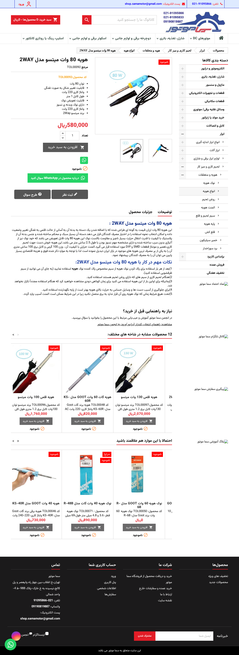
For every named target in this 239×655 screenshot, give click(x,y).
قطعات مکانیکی (214, 101)
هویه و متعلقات (207, 175)
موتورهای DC (201, 38)
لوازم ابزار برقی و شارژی (206, 158)
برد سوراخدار (210, 248)
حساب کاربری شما (102, 565)
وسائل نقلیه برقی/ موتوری (208, 109)
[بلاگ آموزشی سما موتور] (203, 464)
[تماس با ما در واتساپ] (10, 644)
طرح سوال (30, 195)
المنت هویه (208, 207)
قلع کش (210, 232)
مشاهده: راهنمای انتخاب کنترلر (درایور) (149, 324)
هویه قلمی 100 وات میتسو (36, 397)
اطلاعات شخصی (106, 588)
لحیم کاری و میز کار (208, 166)
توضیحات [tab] (165, 212)
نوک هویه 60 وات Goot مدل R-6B (139, 505)
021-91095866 (201, 4)
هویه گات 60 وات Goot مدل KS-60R (87, 399)
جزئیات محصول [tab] (140, 212)
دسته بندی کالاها (215, 61)
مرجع (84, 67)
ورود (113, 576)
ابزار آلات (215, 150)
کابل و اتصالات (215, 126)
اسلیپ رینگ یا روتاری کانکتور (45, 38)
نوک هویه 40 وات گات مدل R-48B (87, 503)
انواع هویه (209, 191)
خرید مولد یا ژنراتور (213, 117)
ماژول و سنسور (215, 85)
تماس (55, 565)
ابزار (222, 134)
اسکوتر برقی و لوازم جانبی (89, 38)
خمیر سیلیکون (208, 240)
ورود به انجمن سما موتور (111, 324)
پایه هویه (209, 224)
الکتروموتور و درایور (212, 68)
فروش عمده (217, 265)
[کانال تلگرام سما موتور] (203, 359)
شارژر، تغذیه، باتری (172, 38)
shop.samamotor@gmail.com (143, 4)
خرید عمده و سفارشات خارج (155, 588)
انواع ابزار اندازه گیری (208, 142)
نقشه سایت (165, 600)
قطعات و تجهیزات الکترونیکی (206, 93)
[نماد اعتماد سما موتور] (203, 306)
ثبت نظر (68, 195)
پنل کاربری (110, 582)
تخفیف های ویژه (218, 576)
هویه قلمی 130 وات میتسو (139, 397)
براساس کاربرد (215, 256)
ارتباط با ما (166, 594)
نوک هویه (209, 183)
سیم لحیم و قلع (205, 216)
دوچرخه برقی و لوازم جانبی (133, 38)
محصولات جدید (218, 582)
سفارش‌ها (110, 594)
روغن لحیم (208, 199)
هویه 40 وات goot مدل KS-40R (36, 503)
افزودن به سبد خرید (66, 147)
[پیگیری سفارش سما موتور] (203, 411)
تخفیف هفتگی (215, 273)
